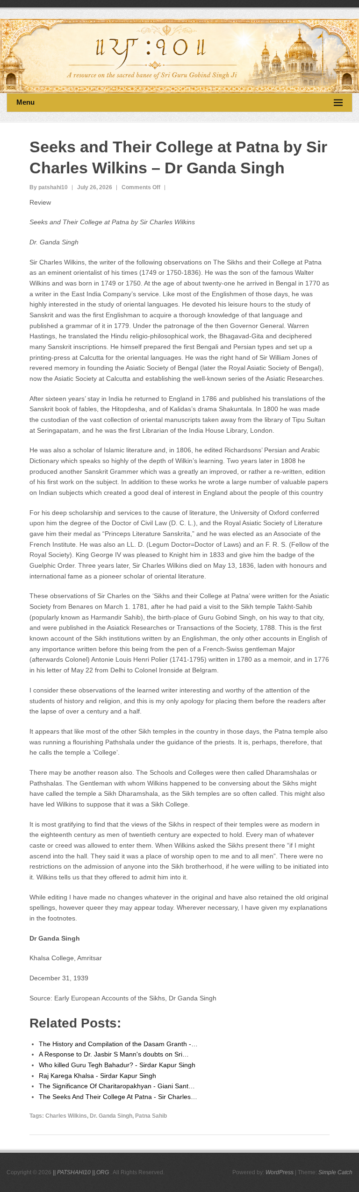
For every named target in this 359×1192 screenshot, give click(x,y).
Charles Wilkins (66, 1116)
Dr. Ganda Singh (111, 1116)
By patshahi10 (48, 187)
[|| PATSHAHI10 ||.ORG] (179, 56)
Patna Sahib (151, 1116)
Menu (25, 102)
